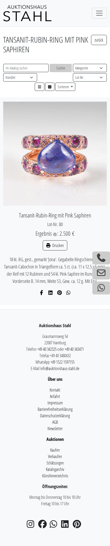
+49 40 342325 (47, 349)
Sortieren (64, 86)
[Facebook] (42, 292)
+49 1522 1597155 (62, 362)
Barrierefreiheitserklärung (55, 409)
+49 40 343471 (74, 349)
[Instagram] (32, 526)
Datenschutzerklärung (55, 416)
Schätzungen (55, 463)
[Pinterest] (60, 292)
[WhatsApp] (68, 292)
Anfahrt (55, 396)
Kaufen (55, 450)
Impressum (55, 403)
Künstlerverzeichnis (55, 476)
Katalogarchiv (55, 469)
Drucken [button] (58, 245)
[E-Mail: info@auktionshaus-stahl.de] (101, 273)
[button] (39, 87)
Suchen (60, 68)
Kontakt (55, 390)
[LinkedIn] (51, 292)
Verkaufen (55, 456)
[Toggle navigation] (99, 13)
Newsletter (55, 428)
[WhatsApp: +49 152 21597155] (101, 288)
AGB (55, 422)
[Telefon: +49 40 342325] (101, 258)
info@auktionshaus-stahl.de (59, 368)
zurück (99, 40)
